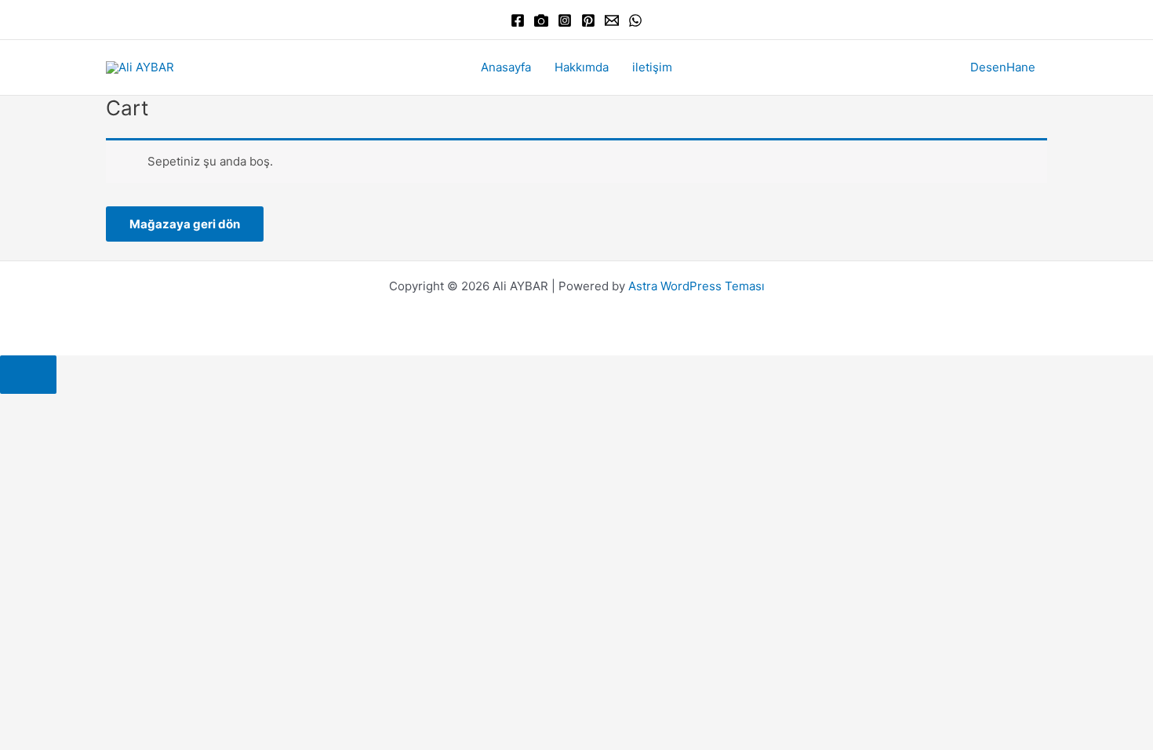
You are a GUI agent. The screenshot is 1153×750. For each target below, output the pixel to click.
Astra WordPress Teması (696, 286)
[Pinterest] (588, 20)
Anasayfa (506, 67)
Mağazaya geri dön (184, 224)
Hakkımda (582, 67)
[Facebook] (518, 20)
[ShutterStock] (541, 20)
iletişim (652, 67)
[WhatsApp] (635, 20)
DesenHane (1002, 67)
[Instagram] (565, 20)
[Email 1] (612, 20)
